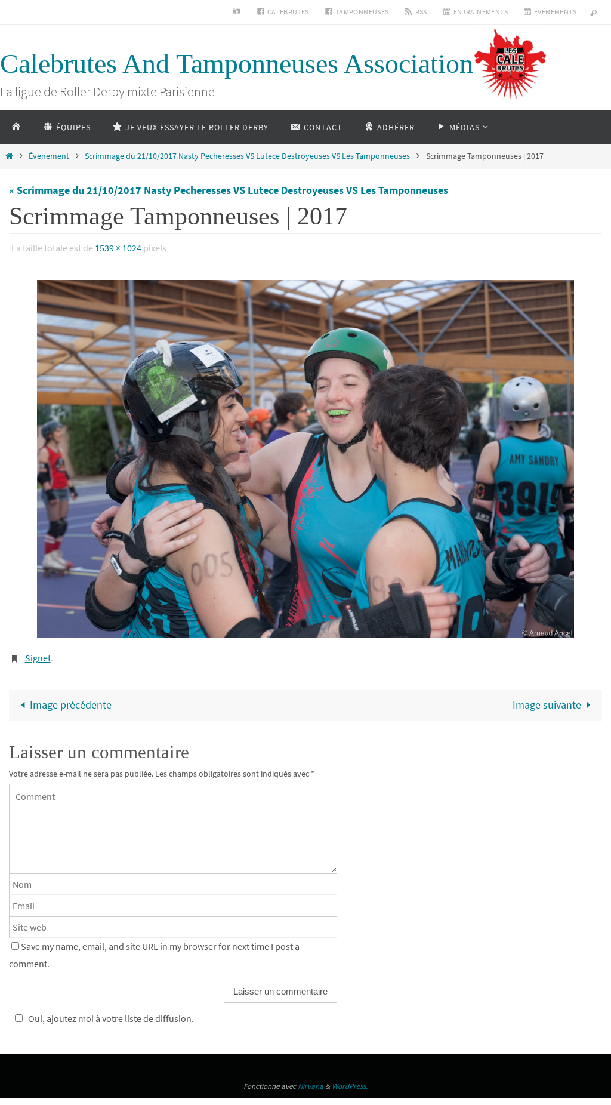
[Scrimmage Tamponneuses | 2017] (305, 455)
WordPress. (350, 1080)
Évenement (49, 155)
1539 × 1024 (118, 247)
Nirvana (310, 1080)
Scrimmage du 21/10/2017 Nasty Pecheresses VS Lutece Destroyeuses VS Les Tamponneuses (247, 155)
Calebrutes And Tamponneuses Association (236, 63)
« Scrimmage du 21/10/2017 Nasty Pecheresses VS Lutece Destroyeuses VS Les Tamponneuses (228, 190)
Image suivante (547, 699)
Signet (38, 653)
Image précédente (71, 699)
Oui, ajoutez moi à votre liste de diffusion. (111, 1012)
